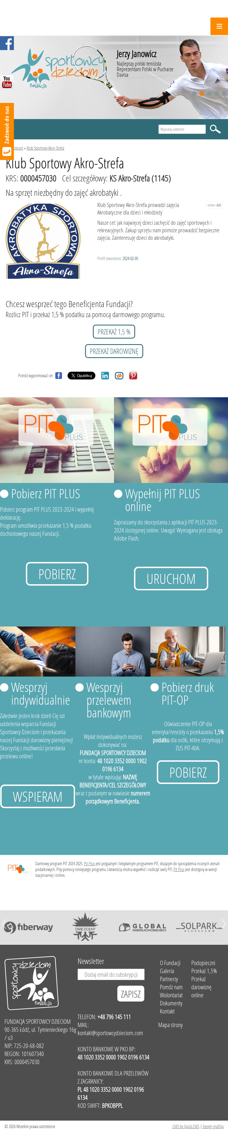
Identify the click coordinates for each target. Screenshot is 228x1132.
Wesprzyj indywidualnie (40, 693)
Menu (219, 26)
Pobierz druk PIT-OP (188, 693)
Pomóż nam (171, 987)
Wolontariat (171, 995)
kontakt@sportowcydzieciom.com (110, 1033)
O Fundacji (170, 963)
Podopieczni (14, 148)
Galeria (167, 971)
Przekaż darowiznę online (201, 987)
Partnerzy (169, 979)
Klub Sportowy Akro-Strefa (45, 148)
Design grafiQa (213, 1126)
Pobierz (57, 574)
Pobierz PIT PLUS (45, 493)
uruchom (171, 578)
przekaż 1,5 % (114, 331)
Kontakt (167, 1011)
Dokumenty (171, 1003)
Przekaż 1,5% (204, 971)
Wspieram (38, 796)
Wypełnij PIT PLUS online (162, 499)
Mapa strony (170, 1025)
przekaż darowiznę (114, 351)
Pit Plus (89, 863)
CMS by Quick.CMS (185, 1126)
